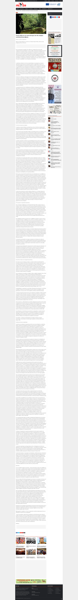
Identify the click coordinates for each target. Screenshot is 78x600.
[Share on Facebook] (17, 532)
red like (35, 8)
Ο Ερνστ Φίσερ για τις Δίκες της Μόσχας (26, 0)
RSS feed (46, 0)
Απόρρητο (52, 0)
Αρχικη (17, 8)
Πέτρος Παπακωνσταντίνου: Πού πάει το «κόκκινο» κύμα (41, 557)
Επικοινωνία (56, 0)
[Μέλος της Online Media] (51, 17)
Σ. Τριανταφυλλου (58, 593)
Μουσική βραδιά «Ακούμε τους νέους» (55, 145)
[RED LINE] (21, 4)
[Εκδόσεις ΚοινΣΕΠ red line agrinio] (54, 39)
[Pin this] (22, 532)
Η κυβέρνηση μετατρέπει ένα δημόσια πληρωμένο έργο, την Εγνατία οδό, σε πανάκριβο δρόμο (55, 163)
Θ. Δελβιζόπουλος (50, 590)
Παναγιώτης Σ (50, 593)
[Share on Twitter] (19, 532)
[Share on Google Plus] (20, 532)
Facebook (49, 0)
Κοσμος (31, 8)
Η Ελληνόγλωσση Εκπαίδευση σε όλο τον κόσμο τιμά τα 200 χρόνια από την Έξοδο (56, 128)
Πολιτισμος (44, 8)
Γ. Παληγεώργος (50, 589)
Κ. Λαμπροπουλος (58, 590)
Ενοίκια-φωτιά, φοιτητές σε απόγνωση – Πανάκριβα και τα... (31, 557)
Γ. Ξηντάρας (57, 588)
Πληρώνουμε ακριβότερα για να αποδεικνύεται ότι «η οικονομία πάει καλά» (55, 149)
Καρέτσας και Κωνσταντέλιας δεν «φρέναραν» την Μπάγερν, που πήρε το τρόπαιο (55, 135)
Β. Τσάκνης (49, 588)
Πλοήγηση (61, 0)
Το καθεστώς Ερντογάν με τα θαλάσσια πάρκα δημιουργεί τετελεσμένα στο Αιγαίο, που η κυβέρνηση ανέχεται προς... (56, 153)
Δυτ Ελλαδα (21, 8)
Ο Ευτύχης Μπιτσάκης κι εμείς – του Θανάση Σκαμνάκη (20, 557)
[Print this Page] (24, 532)
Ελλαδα (26, 8)
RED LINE (18, 10)
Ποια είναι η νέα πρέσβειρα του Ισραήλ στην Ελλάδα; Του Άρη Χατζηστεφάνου (55, 139)
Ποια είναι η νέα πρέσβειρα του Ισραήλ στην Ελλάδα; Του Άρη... (41, 546)
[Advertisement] (31, 46)
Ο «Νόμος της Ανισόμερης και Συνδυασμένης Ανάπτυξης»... (20, 546)
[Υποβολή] (60, 14)
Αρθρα (40, 8)
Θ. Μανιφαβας (57, 589)
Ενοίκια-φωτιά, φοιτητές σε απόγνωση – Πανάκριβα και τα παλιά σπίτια (56, 156)
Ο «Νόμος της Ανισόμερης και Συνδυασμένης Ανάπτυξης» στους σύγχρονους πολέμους (55, 122)
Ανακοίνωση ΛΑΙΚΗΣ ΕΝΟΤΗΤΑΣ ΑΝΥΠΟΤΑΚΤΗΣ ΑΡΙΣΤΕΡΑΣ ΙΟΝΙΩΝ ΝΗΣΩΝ (56, 159)
